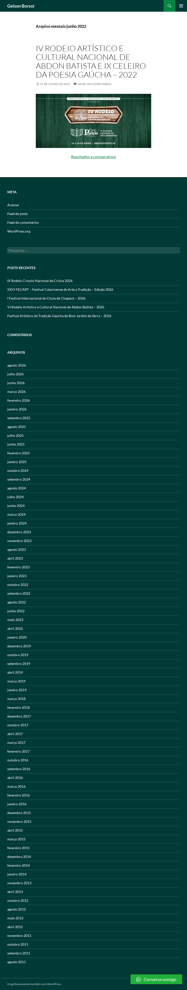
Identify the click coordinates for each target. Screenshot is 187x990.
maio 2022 (15, 620)
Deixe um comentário (94, 84)
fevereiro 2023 (18, 567)
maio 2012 (15, 918)
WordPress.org (18, 231)
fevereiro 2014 (18, 865)
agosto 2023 (16, 549)
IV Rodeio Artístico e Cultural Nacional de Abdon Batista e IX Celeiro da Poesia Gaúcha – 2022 (91, 61)
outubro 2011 (17, 944)
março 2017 (16, 742)
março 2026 (16, 391)
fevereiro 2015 (18, 848)
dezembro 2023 (19, 532)
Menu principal (181, 6)
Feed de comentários (23, 222)
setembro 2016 (18, 769)
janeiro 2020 (17, 637)
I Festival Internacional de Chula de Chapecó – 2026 (46, 298)
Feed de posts (17, 214)
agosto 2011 (16, 962)
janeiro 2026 (17, 409)
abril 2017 (15, 734)
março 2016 (16, 786)
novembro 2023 (19, 541)
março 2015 (16, 839)
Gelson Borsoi (20, 6)
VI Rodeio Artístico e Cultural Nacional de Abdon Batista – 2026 (55, 307)
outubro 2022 (17, 584)
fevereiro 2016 (18, 795)
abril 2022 (15, 628)
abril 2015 (15, 830)
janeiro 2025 (17, 462)
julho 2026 (15, 374)
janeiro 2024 (17, 523)
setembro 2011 (18, 953)
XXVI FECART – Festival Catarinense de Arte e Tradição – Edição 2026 (60, 289)
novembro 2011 (19, 935)
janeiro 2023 (17, 576)
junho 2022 (16, 611)
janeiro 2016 (17, 804)
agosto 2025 (16, 427)
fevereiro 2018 (18, 707)
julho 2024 (15, 497)
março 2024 (16, 514)
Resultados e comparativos (93, 156)
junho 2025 (16, 444)
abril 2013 (15, 892)
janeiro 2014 (17, 874)
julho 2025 (15, 435)
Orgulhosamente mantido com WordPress (34, 984)
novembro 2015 (19, 821)
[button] (156, 979)
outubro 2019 (17, 655)
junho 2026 (16, 383)
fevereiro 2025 (18, 453)
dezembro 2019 (19, 646)
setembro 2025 (18, 418)
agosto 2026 (16, 365)
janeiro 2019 (17, 690)
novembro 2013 (19, 883)
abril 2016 (15, 778)
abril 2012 (15, 927)
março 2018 (16, 699)
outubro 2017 (17, 725)
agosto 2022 (16, 602)
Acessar (13, 205)
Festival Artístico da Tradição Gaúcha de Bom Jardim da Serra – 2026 (59, 316)
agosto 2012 (16, 909)
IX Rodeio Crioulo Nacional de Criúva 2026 (40, 281)
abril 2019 (15, 672)
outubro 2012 (17, 900)
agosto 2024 (16, 488)
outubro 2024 (17, 470)
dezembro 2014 (19, 856)
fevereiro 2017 (18, 751)
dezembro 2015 (19, 813)
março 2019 (16, 681)
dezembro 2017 (19, 716)
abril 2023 (15, 558)
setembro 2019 (18, 663)
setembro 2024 (18, 479)
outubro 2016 (17, 760)
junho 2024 (16, 506)
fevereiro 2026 (18, 400)
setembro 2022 (18, 593)
